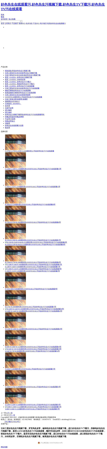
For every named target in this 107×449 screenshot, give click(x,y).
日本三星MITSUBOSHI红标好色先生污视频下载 (22, 75)
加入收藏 (12, 19)
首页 (2, 23)
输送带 (7, 128)
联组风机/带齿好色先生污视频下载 (18, 71)
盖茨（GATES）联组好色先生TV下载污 (19, 84)
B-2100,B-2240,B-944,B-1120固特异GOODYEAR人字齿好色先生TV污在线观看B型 (35, 244)
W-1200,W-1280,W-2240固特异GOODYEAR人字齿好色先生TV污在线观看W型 (33, 329)
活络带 (7, 123)
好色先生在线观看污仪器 (14, 125)
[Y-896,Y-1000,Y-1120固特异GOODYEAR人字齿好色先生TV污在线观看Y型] (33, 407)
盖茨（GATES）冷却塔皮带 (15, 79)
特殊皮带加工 (10, 121)
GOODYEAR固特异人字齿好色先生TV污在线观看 (23, 97)
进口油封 (8, 112)
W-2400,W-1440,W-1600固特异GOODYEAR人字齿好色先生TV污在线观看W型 (33, 311)
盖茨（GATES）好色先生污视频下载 (18, 77)
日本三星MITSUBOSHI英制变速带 (17, 95)
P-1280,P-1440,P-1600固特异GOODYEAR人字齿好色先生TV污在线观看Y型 (32, 267)
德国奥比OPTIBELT (12, 101)
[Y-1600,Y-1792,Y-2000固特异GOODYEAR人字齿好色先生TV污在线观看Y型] (15, 385)
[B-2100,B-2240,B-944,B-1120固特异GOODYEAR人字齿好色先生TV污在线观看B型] (36, 242)
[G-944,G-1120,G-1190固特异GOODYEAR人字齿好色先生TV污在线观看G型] (15, 185)
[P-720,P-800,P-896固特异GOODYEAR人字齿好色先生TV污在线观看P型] (15, 287)
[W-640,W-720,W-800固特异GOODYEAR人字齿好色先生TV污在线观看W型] (33, 349)
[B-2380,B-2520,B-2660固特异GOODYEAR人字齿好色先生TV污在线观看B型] (15, 221)
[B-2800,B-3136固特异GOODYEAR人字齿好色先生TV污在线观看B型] (15, 203)
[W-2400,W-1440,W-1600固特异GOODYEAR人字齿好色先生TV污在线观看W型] (34, 309)
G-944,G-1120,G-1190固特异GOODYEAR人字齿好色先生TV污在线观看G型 (32, 187)
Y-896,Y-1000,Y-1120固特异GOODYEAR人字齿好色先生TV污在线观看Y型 (32, 409)
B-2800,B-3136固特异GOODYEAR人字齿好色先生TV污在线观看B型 (30, 204)
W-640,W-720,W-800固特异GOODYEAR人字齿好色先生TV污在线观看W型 (32, 351)
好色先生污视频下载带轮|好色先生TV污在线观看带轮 (24, 114)
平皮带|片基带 (10, 119)
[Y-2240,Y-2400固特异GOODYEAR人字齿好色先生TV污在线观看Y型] (15, 367)
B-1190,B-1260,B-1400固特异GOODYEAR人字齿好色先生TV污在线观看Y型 (33, 240)
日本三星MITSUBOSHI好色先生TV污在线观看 (22, 88)
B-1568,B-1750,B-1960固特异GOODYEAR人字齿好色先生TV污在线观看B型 (33, 262)
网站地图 (4, 447)
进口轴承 (8, 110)
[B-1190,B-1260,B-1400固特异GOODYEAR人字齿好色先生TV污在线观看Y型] (15, 238)
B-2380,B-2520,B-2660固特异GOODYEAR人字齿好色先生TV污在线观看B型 (33, 222)
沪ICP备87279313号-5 (12, 422)
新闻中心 (22, 23)
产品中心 (36, 23)
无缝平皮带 (9, 108)
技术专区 (29, 23)
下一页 (10, 413)
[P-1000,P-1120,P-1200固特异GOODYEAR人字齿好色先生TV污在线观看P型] (33, 269)
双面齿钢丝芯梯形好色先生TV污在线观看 (20, 93)
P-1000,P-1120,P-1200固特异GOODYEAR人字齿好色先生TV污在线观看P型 (32, 271)
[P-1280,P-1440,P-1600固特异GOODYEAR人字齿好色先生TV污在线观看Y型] (33, 264)
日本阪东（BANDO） (13, 103)
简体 (2, 15)
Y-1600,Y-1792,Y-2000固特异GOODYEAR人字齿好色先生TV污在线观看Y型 (33, 387)
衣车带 (7, 106)
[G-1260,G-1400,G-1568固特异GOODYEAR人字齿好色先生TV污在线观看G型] (15, 167)
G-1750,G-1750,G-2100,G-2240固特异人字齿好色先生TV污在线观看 (29, 151)
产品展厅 (15, 23)
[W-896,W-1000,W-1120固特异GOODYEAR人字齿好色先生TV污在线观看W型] (15, 345)
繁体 (2, 17)
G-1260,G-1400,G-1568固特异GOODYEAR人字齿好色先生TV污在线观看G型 (33, 169)
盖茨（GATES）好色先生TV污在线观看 (19, 86)
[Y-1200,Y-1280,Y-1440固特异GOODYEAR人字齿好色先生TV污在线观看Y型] (15, 403)
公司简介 (8, 23)
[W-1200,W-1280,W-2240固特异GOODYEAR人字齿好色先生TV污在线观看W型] (15, 327)
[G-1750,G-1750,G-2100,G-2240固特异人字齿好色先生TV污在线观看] (15, 149)
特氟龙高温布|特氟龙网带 (14, 117)
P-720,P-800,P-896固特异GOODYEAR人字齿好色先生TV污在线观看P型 (31, 289)
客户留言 (43, 23)
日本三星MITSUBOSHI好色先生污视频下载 (21, 73)
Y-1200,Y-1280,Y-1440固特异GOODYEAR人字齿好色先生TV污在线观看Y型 (33, 405)
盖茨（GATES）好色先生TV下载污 (18, 82)
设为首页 (4, 19)
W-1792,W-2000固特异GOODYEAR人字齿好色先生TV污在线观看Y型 (30, 307)
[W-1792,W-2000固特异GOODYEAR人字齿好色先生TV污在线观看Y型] (15, 305)
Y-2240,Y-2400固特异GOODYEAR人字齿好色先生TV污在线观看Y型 (30, 369)
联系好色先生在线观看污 (56, 23)
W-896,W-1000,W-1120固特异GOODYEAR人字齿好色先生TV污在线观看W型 (33, 347)
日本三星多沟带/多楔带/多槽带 (16, 99)
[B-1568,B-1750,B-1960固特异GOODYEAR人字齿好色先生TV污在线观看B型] (15, 261)
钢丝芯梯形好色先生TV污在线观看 (18, 90)
